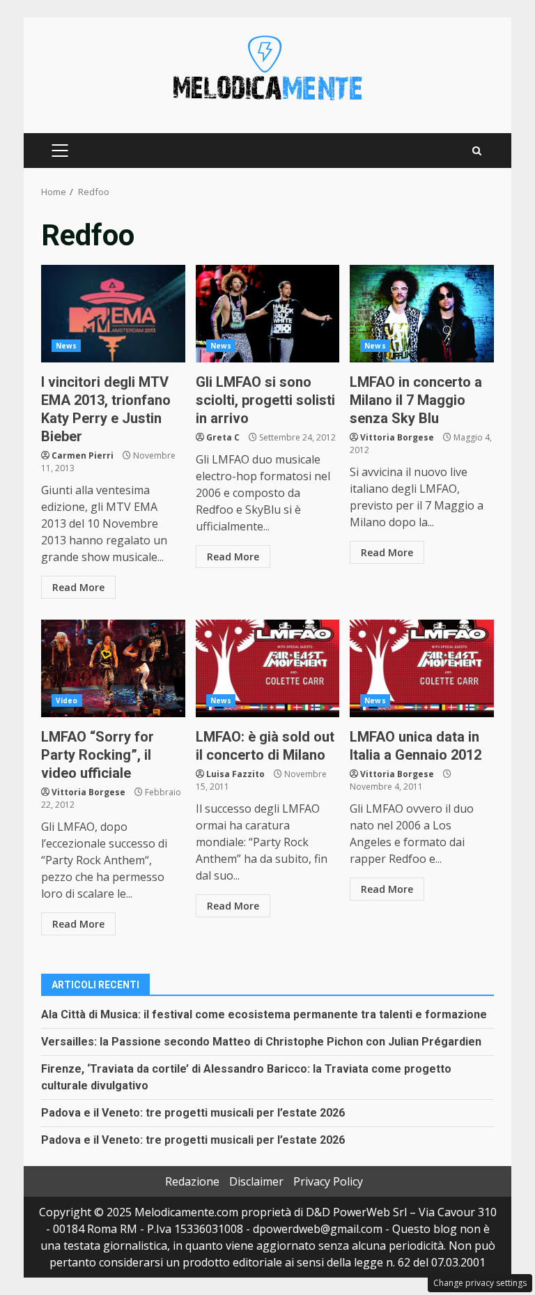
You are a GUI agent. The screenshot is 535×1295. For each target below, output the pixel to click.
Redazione (192, 1181)
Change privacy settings (480, 1283)
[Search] (476, 150)
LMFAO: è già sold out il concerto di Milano (268, 668)
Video (67, 700)
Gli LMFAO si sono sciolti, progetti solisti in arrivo (268, 313)
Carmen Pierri (83, 455)
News (66, 346)
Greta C (223, 437)
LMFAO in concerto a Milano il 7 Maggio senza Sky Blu (422, 313)
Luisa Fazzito (235, 774)
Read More (78, 587)
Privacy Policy (328, 1181)
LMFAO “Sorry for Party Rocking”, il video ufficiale (113, 668)
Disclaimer (256, 1181)
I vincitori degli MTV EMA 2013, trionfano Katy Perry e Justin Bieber (113, 313)
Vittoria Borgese (397, 437)
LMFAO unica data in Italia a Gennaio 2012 (422, 668)
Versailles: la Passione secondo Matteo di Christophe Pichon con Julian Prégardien (261, 1041)
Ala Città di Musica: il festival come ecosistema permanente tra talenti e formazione (264, 1014)
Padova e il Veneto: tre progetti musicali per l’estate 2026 (193, 1112)
